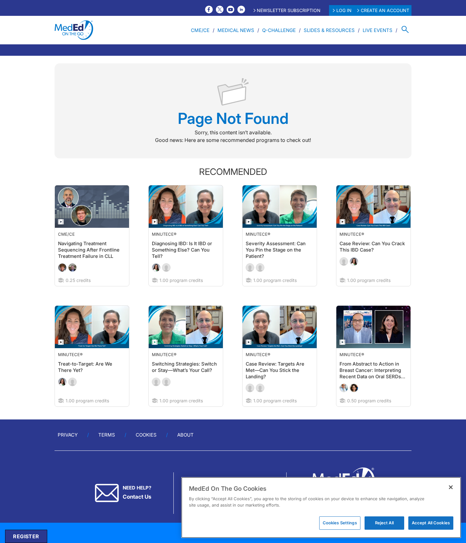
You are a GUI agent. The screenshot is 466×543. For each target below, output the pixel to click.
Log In (344, 10)
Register (26, 536)
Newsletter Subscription (288, 10)
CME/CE (200, 30)
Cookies (146, 447)
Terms (106, 447)
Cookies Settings (340, 522)
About (185, 447)
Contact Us (137, 509)
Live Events (377, 30)
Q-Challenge (279, 30)
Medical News (235, 30)
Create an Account (385, 10)
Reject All (384, 522)
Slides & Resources (329, 30)
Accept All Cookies (431, 522)
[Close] (451, 487)
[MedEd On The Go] (74, 30)
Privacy (68, 447)
